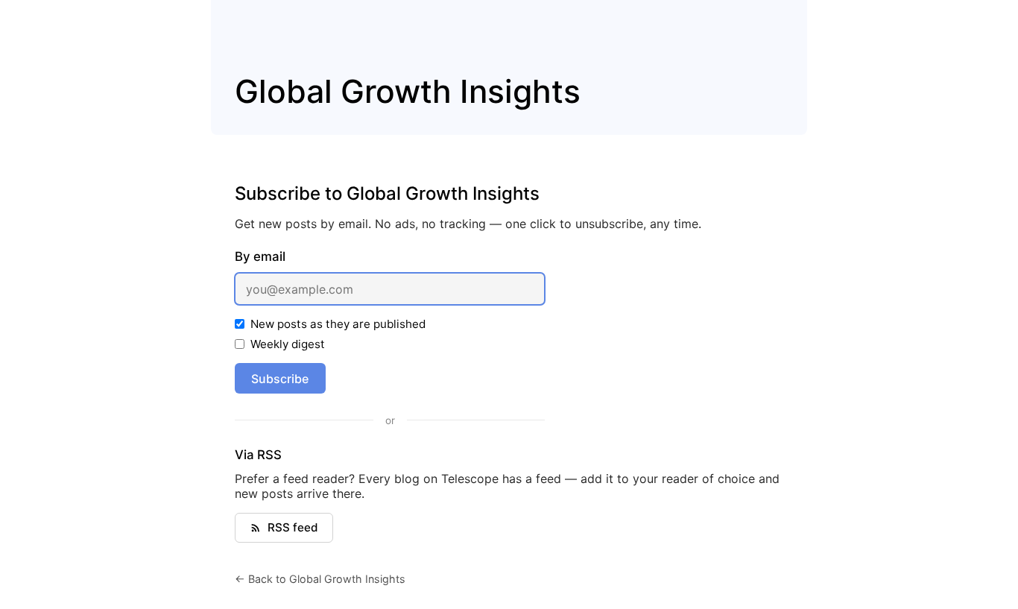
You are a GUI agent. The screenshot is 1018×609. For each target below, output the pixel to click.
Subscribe (280, 378)
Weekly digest (287, 344)
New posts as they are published (338, 324)
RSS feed (293, 527)
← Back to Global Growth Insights (320, 578)
